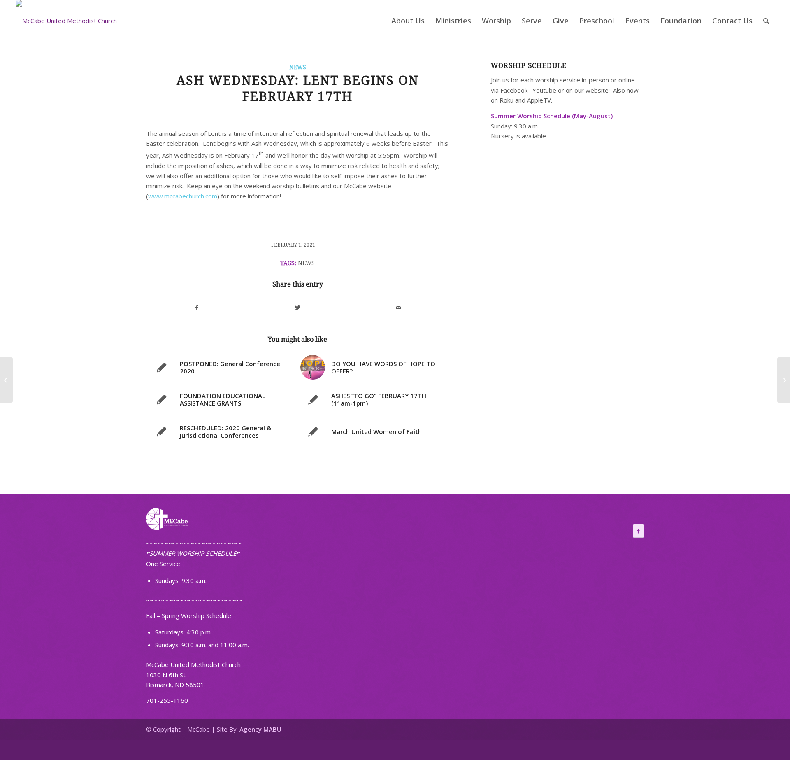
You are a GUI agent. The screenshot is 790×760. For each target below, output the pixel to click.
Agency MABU (260, 729)
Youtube (544, 90)
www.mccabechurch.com (182, 196)
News (297, 67)
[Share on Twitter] (298, 307)
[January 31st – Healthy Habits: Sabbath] (6, 380)
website (597, 90)
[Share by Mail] (399, 307)
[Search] (766, 20)
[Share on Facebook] (196, 307)
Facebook (513, 90)
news (306, 263)
